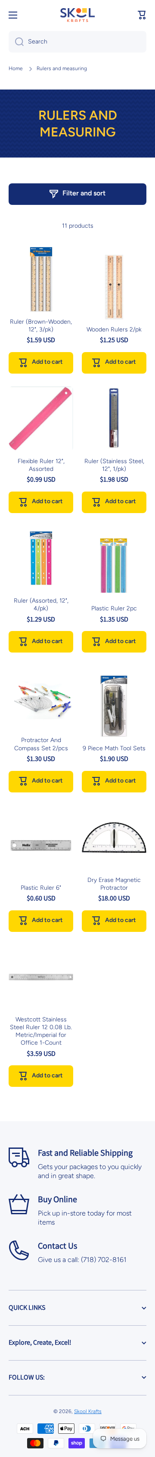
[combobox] (77, 42)
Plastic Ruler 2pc (114, 608)
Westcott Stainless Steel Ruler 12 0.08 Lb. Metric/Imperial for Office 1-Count (41, 1031)
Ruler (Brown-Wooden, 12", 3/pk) (41, 325)
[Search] (16, 42)
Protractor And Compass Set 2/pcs (41, 744)
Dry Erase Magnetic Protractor (114, 883)
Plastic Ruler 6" (41, 887)
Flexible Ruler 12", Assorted (41, 465)
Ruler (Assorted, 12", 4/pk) (41, 604)
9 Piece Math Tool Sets (114, 748)
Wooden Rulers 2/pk (114, 329)
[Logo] (77, 15)
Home (16, 68)
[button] (142, 15)
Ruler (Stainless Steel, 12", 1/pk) (114, 465)
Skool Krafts (88, 1411)
